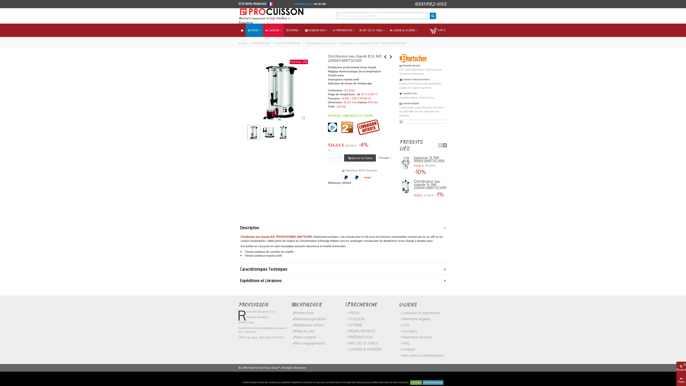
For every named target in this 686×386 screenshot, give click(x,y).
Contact (408, 349)
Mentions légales (416, 318)
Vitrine (293, 30)
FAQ (406, 343)
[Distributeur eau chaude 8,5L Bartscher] (303, 117)
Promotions (304, 312)
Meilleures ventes (309, 325)
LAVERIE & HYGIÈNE (404, 30)
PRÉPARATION (344, 30)
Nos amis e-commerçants (423, 355)
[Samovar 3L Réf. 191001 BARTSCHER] (405, 163)
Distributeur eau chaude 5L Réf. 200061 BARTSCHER (430, 184)
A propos (409, 331)
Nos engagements (310, 343)
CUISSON (274, 30)
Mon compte (305, 337)
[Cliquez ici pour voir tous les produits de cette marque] (413, 58)
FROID (254, 30)
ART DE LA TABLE (372, 30)
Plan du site (304, 331)
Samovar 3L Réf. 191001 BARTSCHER (429, 159)
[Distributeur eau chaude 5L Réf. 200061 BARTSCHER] (405, 187)
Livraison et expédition (421, 312)
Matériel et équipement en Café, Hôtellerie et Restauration (264, 20)
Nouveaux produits (310, 318)
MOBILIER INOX (317, 30)
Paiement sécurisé (417, 337)
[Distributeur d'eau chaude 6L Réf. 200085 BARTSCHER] (385, 56)
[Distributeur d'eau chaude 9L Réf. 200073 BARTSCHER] (391, 56)
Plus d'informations (433, 382)
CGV (405, 325)
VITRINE (355, 325)
